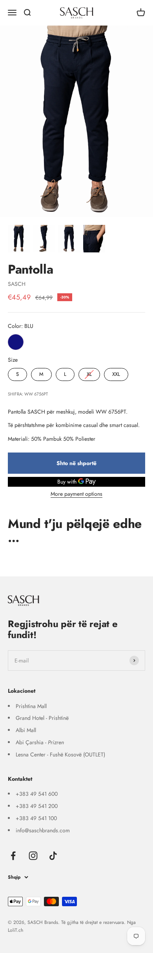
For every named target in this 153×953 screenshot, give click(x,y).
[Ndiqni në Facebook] (13, 855)
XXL (116, 373)
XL (89, 373)
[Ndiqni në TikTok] (53, 855)
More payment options (76, 494)
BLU (16, 342)
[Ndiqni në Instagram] (33, 855)
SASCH (17, 284)
